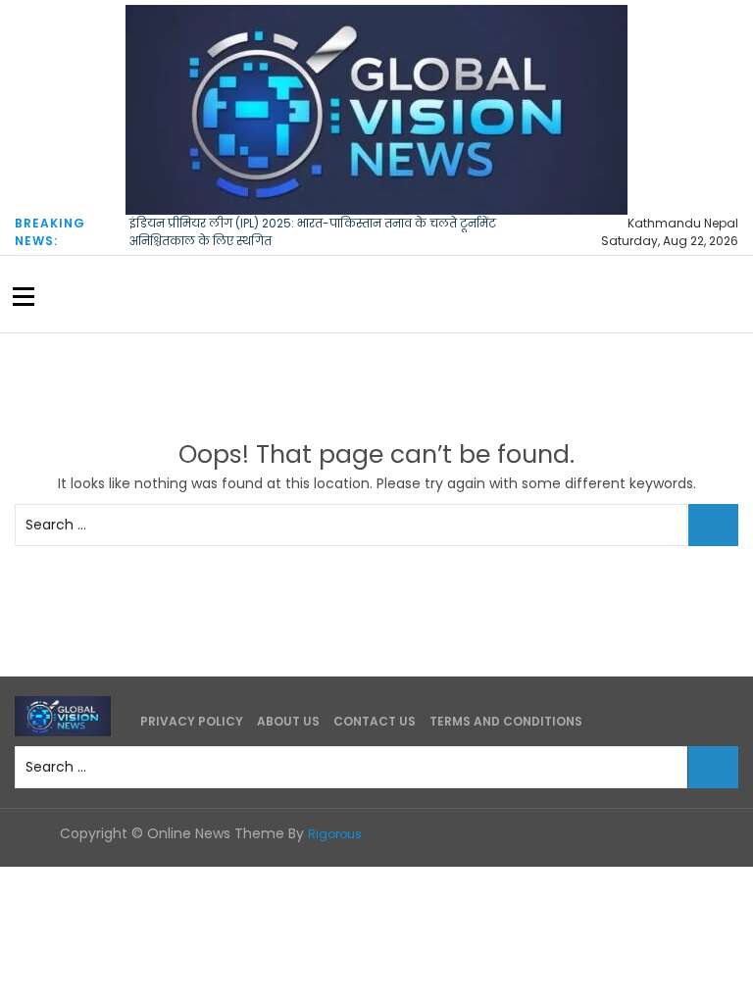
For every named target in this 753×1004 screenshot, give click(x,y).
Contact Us (374, 721)
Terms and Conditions (505, 721)
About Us (288, 721)
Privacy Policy (191, 721)
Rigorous (335, 834)
